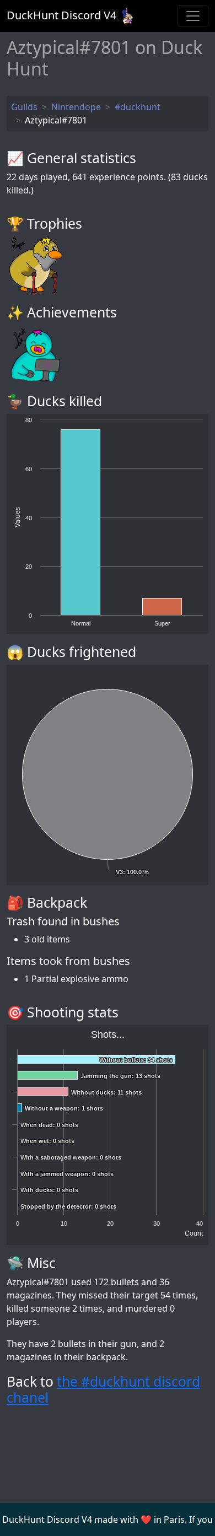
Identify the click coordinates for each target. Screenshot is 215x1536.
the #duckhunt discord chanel (103, 1389)
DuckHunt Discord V (61, 15)
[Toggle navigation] (193, 16)
